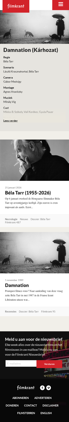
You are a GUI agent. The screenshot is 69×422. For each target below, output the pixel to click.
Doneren (12, 405)
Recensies (10, 311)
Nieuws (24, 219)
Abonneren (20, 397)
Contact (30, 405)
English (46, 413)
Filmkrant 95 (48, 311)
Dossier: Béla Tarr (40, 219)
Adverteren (43, 397)
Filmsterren (26, 413)
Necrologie (11, 219)
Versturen (49, 364)
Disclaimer (50, 405)
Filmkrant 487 (13, 222)
